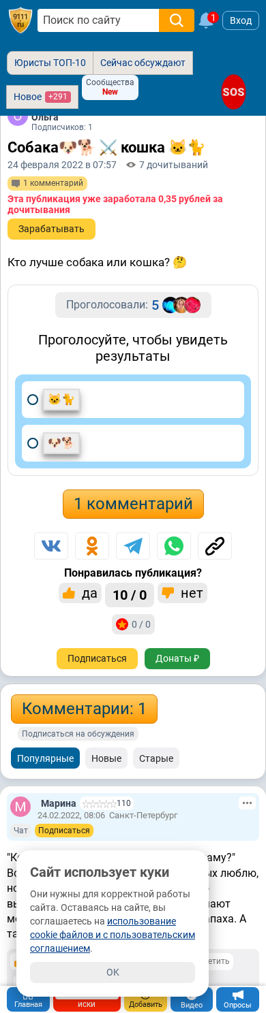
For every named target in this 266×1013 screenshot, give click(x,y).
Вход (241, 20)
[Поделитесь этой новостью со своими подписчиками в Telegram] (133, 546)
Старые (156, 758)
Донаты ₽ (177, 658)
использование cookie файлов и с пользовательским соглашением (112, 935)
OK (112, 972)
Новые (106, 758)
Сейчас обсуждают (143, 62)
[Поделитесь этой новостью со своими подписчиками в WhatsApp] (174, 546)
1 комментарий (133, 503)
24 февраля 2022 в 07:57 (62, 164)
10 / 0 (130, 595)
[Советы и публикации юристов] (20, 20)
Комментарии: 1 (84, 708)
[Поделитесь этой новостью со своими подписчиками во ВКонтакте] (51, 546)
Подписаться (97, 658)
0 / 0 (141, 624)
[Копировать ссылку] (215, 546)
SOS (233, 92)
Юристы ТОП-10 (50, 62)
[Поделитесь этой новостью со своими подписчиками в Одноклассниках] (92, 546)
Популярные (45, 758)
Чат (21, 830)
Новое (41, 96)
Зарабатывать (51, 228)
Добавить (145, 1004)
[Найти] (176, 20)
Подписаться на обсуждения (78, 734)
